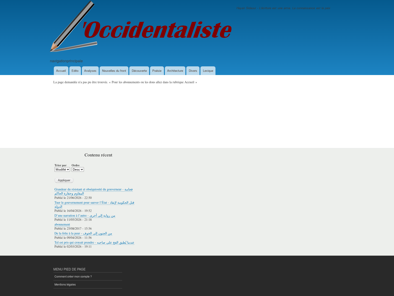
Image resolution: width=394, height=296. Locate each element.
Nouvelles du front (114, 70)
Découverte (139, 70)
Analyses (90, 70)
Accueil (61, 70)
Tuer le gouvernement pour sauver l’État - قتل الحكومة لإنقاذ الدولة (94, 204)
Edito (75, 70)
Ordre (76, 165)
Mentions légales (65, 284)
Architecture (175, 70)
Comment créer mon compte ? (73, 276)
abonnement (62, 224)
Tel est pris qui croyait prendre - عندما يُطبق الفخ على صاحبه (94, 242)
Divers (193, 70)
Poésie (156, 70)
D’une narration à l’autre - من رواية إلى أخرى (84, 215)
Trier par (60, 165)
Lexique (208, 70)
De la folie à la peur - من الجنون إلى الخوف (83, 233)
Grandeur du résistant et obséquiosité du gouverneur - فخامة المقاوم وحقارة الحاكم (93, 191)
